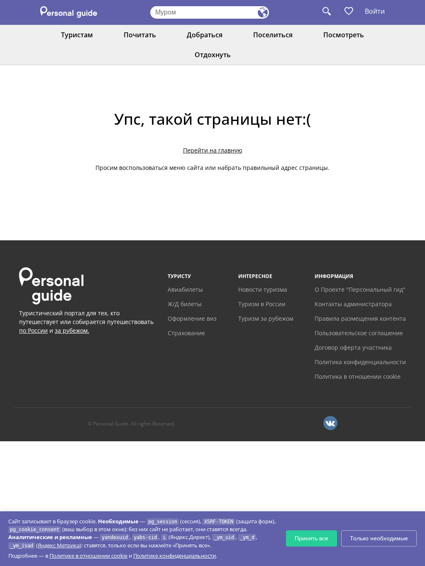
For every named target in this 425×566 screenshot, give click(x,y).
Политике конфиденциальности (174, 555)
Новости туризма (262, 289)
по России (33, 330)
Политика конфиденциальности (360, 362)
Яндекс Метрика (59, 545)
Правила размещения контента (360, 318)
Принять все (311, 538)
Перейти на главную (212, 150)
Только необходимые (379, 538)
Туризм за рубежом (265, 318)
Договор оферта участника (353, 347)
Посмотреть (343, 34)
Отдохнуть (213, 54)
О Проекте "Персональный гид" (360, 289)
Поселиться (273, 34)
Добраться (204, 34)
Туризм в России (262, 304)
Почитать (140, 34)
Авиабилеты (185, 289)
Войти (375, 11)
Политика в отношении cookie (358, 376)
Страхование (186, 333)
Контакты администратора (353, 304)
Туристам (77, 34)
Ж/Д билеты (185, 304)
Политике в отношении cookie (88, 555)
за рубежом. (72, 330)
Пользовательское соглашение (359, 333)
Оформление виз (192, 318)
